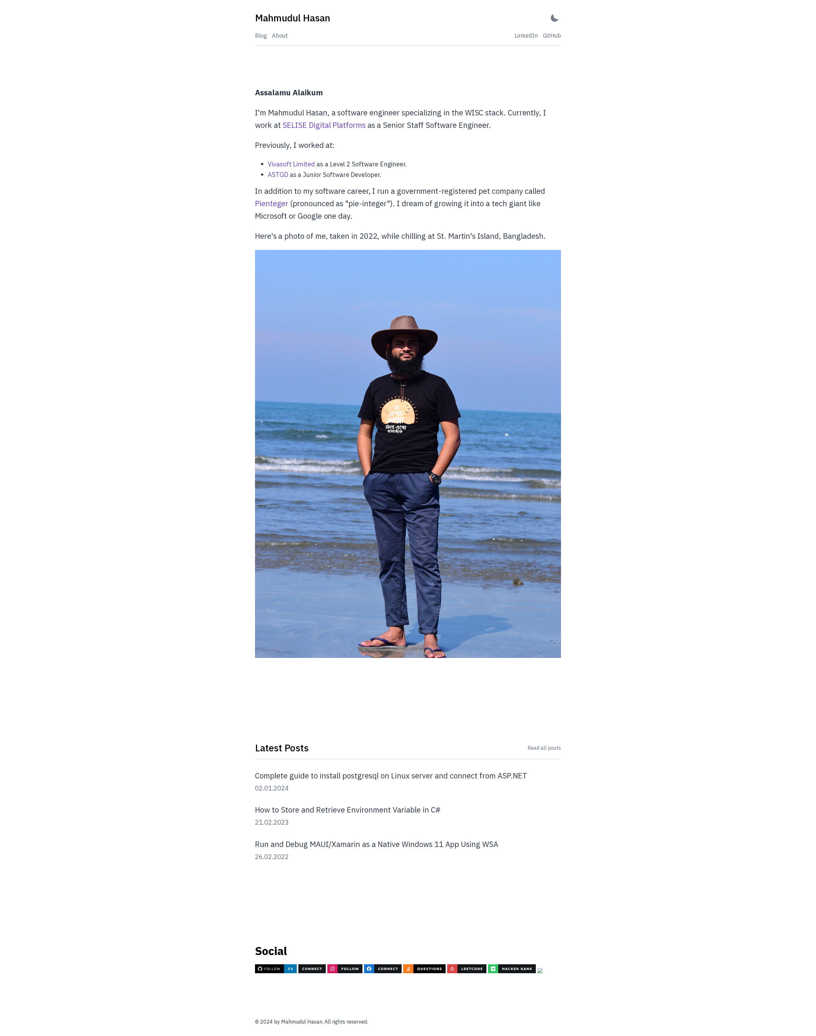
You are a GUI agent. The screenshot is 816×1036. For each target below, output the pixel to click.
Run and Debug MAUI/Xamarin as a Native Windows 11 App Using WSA (376, 844)
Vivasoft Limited (291, 164)
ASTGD (278, 174)
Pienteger (271, 203)
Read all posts (544, 748)
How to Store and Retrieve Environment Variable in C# (348, 810)
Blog (261, 35)
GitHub (552, 35)
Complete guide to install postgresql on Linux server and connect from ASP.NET (391, 775)
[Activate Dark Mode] (554, 18)
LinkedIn (526, 35)
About (280, 35)
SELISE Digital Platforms (323, 125)
